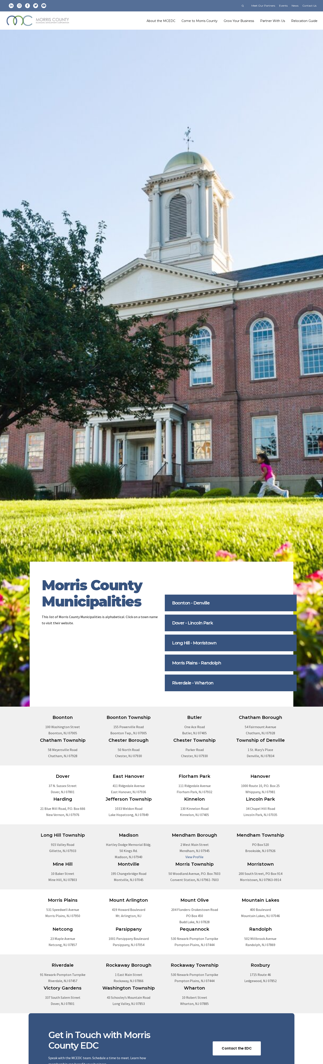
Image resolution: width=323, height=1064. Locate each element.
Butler (194, 717)
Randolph (260, 929)
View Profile (194, 857)
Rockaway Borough (128, 965)
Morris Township (194, 864)
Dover (63, 776)
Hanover (260, 776)
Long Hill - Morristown (194, 643)
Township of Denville (260, 740)
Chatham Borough (260, 717)
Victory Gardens (63, 988)
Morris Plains (63, 900)
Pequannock (194, 929)
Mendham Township (260, 835)
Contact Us (309, 5)
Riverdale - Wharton (192, 683)
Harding (62, 799)
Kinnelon (194, 799)
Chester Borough (129, 740)
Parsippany (129, 929)
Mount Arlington (128, 900)
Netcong (63, 929)
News (295, 5)
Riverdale (63, 965)
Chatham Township (62, 740)
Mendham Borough (194, 835)
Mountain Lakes (260, 900)
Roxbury (260, 965)
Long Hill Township (63, 835)
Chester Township (194, 740)
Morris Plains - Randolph (196, 663)
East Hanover (128, 776)
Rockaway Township (194, 965)
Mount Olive (194, 900)
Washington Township (128, 988)
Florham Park (194, 776)
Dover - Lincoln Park (192, 623)
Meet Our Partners (263, 5)
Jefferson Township (129, 799)
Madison (128, 835)
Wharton (194, 988)
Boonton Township (129, 717)
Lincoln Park (260, 799)
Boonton (63, 717)
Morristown (260, 864)
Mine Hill (63, 864)
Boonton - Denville (190, 603)
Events (283, 5)
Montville (128, 864)
